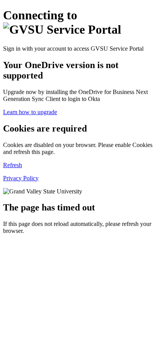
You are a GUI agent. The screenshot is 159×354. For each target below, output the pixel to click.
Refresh (12, 165)
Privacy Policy (21, 178)
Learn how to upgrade (30, 112)
